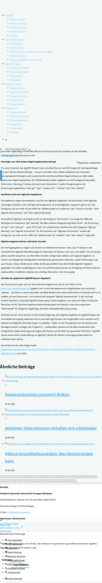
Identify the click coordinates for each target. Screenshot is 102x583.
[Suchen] (29, 149)
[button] (11, 527)
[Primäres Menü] (1, 175)
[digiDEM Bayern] (8, 155)
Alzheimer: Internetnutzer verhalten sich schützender (51, 428)
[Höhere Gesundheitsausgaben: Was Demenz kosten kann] (49, 443)
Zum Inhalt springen (9, 523)
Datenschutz (6, 531)
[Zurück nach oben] (1, 520)
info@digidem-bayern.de (18, 512)
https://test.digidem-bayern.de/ (16, 288)
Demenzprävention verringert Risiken (37, 394)
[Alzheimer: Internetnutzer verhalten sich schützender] (53, 414)
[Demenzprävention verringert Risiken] (53, 380)
